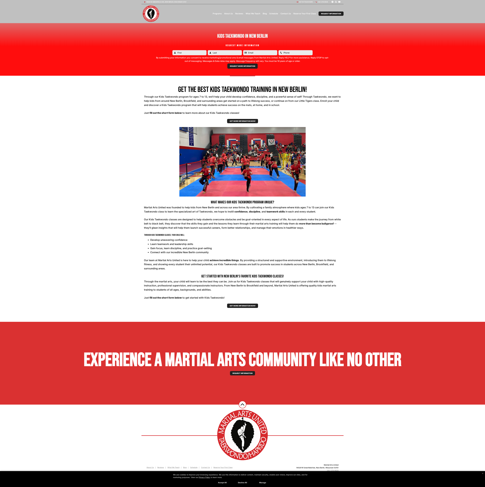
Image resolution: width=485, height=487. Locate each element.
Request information (242, 373)
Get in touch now (306, 2)
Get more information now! (243, 121)
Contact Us (286, 13)
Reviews (239, 13)
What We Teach (253, 13)
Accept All (222, 483)
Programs (217, 13)
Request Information (331, 14)
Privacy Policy (204, 477)
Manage (262, 483)
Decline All (242, 483)
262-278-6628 (323, 2)
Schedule (273, 13)
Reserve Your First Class (304, 13)
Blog (265, 13)
